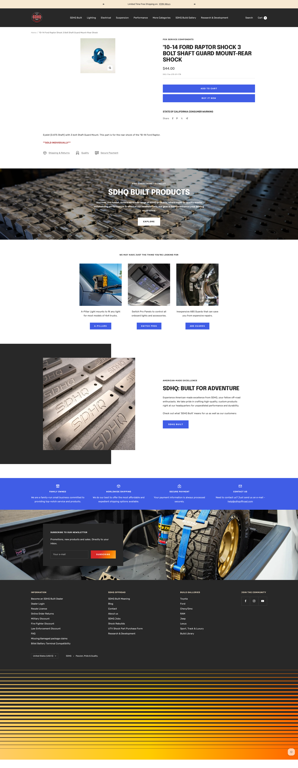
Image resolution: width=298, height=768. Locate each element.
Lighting (91, 17)
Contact (112, 608)
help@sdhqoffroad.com (240, 501)
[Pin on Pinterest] (177, 118)
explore (149, 221)
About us (113, 613)
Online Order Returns (42, 613)
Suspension (122, 17)
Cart (262, 17)
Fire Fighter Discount (42, 623)
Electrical (106, 17)
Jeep (183, 618)
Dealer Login (38, 603)
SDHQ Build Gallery (186, 17)
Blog (110, 603)
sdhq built (175, 424)
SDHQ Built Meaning (119, 598)
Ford (182, 603)
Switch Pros (149, 326)
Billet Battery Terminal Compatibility (50, 643)
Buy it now (209, 98)
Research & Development (214, 17)
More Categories (162, 17)
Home (33, 32)
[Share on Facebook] (172, 118)
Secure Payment (109, 153)
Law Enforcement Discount (46, 628)
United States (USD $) (43, 656)
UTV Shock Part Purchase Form (125, 628)
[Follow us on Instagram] (254, 601)
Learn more (161, 4)
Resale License (39, 608)
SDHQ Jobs (114, 618)
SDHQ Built (76, 17)
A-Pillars (100, 326)
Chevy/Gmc (186, 608)
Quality (85, 153)
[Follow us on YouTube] (262, 601)
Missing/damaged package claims (49, 638)
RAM (182, 613)
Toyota (184, 598)
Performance (141, 17)
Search (249, 17)
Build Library (187, 633)
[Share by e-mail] (187, 118)
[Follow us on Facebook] (245, 601)
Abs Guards (197, 326)
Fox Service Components (178, 39)
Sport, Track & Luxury (192, 628)
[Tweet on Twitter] (182, 118)
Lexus (183, 623)
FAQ (33, 633)
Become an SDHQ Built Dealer (47, 598)
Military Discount (40, 618)
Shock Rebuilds (116, 623)
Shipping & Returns (59, 153)
